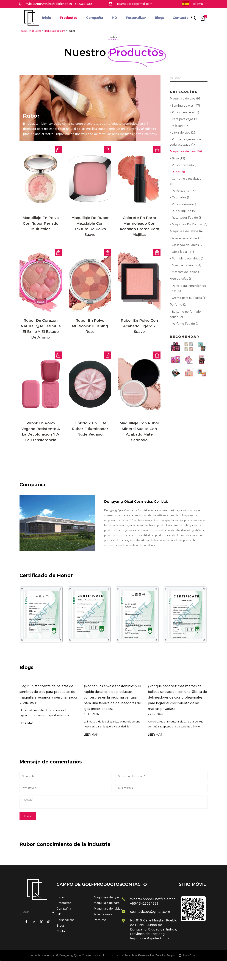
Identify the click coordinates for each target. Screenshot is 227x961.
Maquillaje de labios (108, 908)
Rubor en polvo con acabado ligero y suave (139, 326)
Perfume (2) (178, 304)
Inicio (46, 17)
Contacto (181, 17)
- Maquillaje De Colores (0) (188, 224)
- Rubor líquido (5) (183, 211)
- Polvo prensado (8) (184, 165)
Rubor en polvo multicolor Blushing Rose (90, 326)
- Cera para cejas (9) (184, 119)
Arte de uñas (103, 914)
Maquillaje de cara (54, 30)
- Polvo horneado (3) (184, 204)
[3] (89, 614)
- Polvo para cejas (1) (184, 112)
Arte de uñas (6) (181, 278)
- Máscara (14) (180, 126)
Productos (68, 17)
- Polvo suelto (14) (183, 190)
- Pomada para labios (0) (187, 258)
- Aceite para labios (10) (186, 238)
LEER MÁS (27, 723)
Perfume (100, 920)
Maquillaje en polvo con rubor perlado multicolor (41, 223)
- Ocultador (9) (180, 197)
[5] (185, 614)
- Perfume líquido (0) (184, 323)
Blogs (159, 17)
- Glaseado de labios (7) (186, 245)
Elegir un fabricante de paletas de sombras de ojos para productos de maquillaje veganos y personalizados (49, 691)
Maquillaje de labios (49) (187, 231)
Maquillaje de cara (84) (186, 151)
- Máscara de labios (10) (186, 272)
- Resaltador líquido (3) (186, 217)
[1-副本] (42, 614)
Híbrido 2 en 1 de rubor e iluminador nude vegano (90, 428)
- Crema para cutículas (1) (188, 298)
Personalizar (136, 17)
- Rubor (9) (177, 172)
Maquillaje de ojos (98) (185, 98)
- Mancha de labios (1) (185, 265)
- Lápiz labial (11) (182, 251)
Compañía (94, 17)
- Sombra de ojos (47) (185, 105)
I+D (114, 17)
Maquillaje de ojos (106, 897)
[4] (137, 614)
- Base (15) (177, 158)
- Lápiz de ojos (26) (183, 132)
